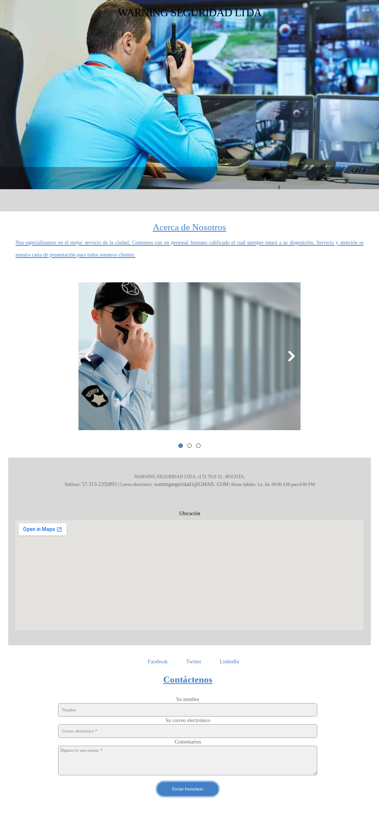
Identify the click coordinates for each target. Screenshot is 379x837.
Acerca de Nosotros (189, 227)
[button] (189, 358)
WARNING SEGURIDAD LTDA (190, 12)
